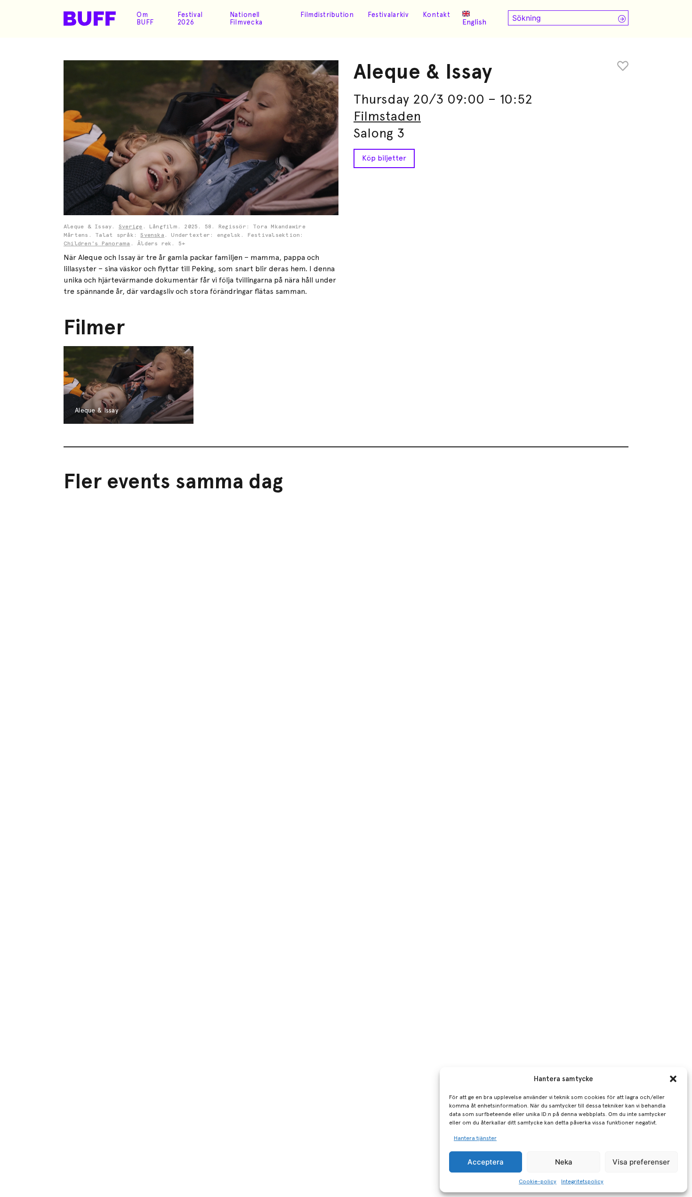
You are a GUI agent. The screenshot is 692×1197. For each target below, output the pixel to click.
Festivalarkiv (388, 14)
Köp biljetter (384, 158)
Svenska (152, 235)
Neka (563, 1161)
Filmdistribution (327, 14)
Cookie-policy (537, 1181)
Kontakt (437, 14)
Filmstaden (387, 116)
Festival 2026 (190, 18)
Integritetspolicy (582, 1181)
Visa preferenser (641, 1161)
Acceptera (485, 1161)
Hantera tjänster (475, 1138)
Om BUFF (145, 18)
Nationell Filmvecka (246, 18)
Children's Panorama (97, 244)
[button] (673, 1079)
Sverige (131, 227)
